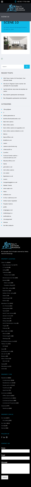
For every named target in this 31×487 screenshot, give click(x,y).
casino (5, 143)
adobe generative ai (9, 115)
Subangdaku (6, 308)
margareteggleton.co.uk (10, 182)
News (5, 191)
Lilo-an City (4, 354)
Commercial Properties (9, 403)
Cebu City (4, 262)
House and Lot (7, 385)
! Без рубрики (7, 109)
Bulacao (3, 356)
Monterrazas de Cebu (9, 278)
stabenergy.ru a (7, 213)
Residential (4, 378)
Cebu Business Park (8, 265)
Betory (5, 134)
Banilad (5, 280)
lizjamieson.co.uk (8, 176)
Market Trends (7, 185)
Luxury (5, 179)
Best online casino (8, 125)
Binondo (5, 361)
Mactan (5, 333)
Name (3, 448)
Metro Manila (5, 358)
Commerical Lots (7, 398)
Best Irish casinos (8, 121)
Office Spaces (7, 395)
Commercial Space (8, 400)
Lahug (4, 270)
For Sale (3, 418)
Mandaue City (5, 303)
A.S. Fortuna (6, 306)
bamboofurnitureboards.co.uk (11, 118)
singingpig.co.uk (7, 210)
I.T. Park (5, 267)
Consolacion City (6, 351)
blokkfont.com (7, 140)
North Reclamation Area (10, 323)
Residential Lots (7, 383)
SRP (4, 346)
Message (4, 462)
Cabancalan (6, 318)
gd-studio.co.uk (7, 167)
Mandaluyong (5, 366)
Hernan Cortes (7, 316)
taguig (3, 364)
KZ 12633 (6, 173)
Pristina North (8, 275)
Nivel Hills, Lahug (7, 288)
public (5, 207)
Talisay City (4, 343)
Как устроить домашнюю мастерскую (13, 94)
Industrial (4, 406)
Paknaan (5, 328)
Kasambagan (6, 298)
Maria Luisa (7, 283)
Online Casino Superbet (10, 201)
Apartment (6, 390)
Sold (2, 425)
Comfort (5, 152)
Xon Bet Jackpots (8, 225)
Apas (2, 349)
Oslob (3, 368)
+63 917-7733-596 (23, 1)
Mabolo (5, 295)
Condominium (7, 380)
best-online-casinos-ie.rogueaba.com (14, 128)
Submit (5, 477)
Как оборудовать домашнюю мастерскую (15, 98)
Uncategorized (7, 219)
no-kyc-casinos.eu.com (10, 197)
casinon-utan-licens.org (10, 146)
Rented (3, 428)
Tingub (5, 325)
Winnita (5, 222)
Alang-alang (6, 321)
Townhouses (6, 388)
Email (3, 455)
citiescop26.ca (7, 149)
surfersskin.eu (7, 216)
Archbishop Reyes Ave (7, 341)
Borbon (5, 300)
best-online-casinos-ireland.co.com (13, 131)
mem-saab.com (7, 188)
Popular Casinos (8, 204)
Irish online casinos (8, 170)
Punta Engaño (7, 336)
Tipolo (4, 311)
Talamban (5, 272)
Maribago (5, 338)
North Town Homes (8, 313)
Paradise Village (8, 285)
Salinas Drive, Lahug (8, 293)
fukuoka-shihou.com (9, 160)
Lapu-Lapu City (5, 331)
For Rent (3, 423)
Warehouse (6, 408)
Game (5, 164)
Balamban (5, 290)
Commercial (4, 393)
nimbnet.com (7, 194)
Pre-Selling (6, 420)
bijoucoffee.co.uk (8, 137)
